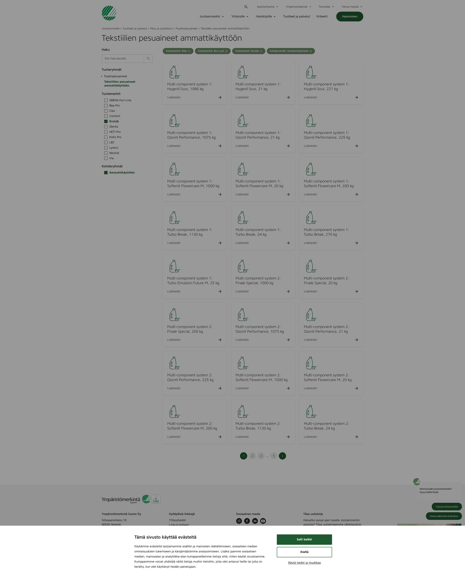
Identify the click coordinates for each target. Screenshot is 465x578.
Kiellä (304, 552)
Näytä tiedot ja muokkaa (304, 562)
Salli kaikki (304, 539)
